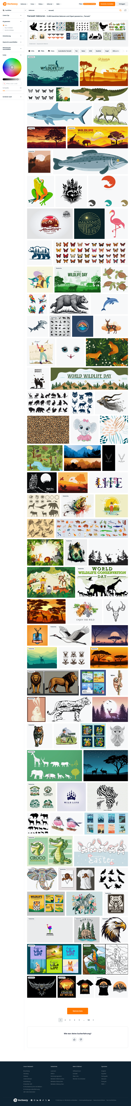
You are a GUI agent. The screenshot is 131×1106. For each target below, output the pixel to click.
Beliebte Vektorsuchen (57, 1079)
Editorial (49, 4)
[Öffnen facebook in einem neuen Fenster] (31, 1100)
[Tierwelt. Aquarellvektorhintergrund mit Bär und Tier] (76, 552)
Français (103, 1081)
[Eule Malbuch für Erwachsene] (117, 736)
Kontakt (75, 1073)
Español (103, 1073)
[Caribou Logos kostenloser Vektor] (73, 657)
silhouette (116, 51)
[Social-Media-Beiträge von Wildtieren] (46, 904)
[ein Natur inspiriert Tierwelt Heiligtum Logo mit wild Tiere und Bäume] (41, 797)
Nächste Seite (78, 1011)
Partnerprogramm (56, 1076)
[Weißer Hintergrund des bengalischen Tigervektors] (39, 736)
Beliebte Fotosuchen (57, 1081)
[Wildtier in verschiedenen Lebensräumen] (93, 682)
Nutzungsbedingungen (85, 1100)
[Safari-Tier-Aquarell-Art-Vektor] (84, 611)
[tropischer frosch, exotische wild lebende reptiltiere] (40, 191)
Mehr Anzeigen (119, 36)
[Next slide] (125, 51)
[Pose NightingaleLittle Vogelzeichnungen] (40, 528)
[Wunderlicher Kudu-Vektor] (111, 402)
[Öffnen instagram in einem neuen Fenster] (34, 1100)
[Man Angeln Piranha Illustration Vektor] (111, 505)
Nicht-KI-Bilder (9, 30)
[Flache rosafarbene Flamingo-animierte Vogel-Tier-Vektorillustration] (117, 223)
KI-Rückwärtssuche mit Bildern (32, 1086)
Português (104, 1076)
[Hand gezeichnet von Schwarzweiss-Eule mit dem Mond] (42, 482)
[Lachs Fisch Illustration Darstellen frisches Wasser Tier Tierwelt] (90, 162)
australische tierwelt (64, 51)
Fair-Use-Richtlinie (111, 1100)
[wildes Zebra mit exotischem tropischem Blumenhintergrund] (84, 904)
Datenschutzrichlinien (99, 1100)
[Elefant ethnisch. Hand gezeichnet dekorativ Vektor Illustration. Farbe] (42, 879)
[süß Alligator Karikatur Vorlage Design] (50, 851)
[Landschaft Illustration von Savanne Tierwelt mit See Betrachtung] (109, 657)
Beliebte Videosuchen (57, 1084)
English (103, 1071)
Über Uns (76, 1076)
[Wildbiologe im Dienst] (41, 352)
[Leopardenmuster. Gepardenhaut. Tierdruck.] (48, 430)
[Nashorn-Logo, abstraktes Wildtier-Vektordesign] (108, 191)
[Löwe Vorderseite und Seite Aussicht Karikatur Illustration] (53, 682)
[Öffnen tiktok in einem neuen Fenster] (43, 1100)
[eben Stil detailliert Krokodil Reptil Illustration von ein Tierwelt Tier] (99, 94)
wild (90, 51)
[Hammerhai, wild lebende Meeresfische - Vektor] (37, 326)
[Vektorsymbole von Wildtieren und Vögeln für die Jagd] (82, 402)
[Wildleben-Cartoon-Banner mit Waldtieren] (54, 959)
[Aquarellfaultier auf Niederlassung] (117, 682)
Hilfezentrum (77, 1071)
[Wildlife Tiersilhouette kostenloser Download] (60, 326)
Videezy (25, 1076)
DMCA (52, 1073)
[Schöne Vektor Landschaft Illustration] (110, 709)
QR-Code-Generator (29, 1092)
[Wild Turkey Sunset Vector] (73, 482)
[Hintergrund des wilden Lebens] (39, 162)
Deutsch (103, 1079)
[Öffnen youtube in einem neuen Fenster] (49, 1100)
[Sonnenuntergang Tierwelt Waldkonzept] (46, 611)
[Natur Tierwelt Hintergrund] (104, 70)
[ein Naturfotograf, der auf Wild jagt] (66, 736)
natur (83, 51)
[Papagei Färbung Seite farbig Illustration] (105, 959)
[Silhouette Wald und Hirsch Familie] (108, 552)
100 (89, 1020)
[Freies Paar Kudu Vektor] (105, 765)
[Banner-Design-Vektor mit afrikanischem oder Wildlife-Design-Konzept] (97, 137)
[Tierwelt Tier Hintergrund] (63, 94)
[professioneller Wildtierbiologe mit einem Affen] (40, 280)
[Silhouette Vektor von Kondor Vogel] (112, 879)
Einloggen (122, 4)
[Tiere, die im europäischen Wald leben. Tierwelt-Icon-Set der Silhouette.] (38, 823)
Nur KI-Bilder (9, 28)
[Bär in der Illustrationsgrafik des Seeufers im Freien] (87, 930)
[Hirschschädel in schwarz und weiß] (116, 611)
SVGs (32, 51)
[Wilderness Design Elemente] (43, 505)
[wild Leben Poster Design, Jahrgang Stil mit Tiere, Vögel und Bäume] (38, 379)
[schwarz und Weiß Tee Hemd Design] (76, 879)
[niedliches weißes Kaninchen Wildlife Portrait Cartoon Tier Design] (36, 709)
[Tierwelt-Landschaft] (45, 552)
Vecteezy (26, 1073)
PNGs (42, 51)
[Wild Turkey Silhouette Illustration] (82, 458)
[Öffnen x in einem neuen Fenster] (46, 1100)
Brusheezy (26, 1071)
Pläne (80, 4)
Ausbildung (26, 1081)
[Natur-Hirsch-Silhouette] (42, 657)
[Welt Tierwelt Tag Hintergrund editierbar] (77, 280)
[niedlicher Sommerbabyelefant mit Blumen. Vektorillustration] (85, 430)
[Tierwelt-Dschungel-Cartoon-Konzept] (51, 582)
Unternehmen (27, 1079)
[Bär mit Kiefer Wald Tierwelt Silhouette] (39, 252)
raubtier (98, 51)
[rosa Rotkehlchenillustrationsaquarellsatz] (66, 823)
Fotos (32, 4)
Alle (6, 25)
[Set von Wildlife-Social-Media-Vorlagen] (93, 736)
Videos (40, 4)
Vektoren (23, 4)
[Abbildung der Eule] (41, 987)
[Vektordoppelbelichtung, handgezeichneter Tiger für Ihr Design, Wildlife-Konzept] (69, 709)
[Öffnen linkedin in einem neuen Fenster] (37, 1100)
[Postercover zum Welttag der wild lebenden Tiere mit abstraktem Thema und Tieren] (89, 379)
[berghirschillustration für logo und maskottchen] (37, 635)
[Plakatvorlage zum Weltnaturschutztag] (102, 582)
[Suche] (120, 10)
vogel (107, 51)
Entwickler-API (27, 1084)
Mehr (58, 4)
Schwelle (6, 88)
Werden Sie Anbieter (79, 1079)
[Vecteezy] (10, 4)
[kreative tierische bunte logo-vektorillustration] (50, 930)
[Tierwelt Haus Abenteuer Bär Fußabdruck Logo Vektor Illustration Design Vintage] (71, 797)
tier (76, 51)
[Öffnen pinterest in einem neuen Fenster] (40, 1100)
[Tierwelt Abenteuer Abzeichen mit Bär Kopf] (116, 904)
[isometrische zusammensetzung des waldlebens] (45, 458)
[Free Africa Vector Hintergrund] (107, 797)
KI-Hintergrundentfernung (31, 1089)
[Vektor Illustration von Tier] (37, 304)
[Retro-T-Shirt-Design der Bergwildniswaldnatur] (111, 987)
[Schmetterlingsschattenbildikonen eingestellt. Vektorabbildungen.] (41, 94)
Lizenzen (53, 1071)
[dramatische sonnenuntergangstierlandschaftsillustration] (46, 137)
